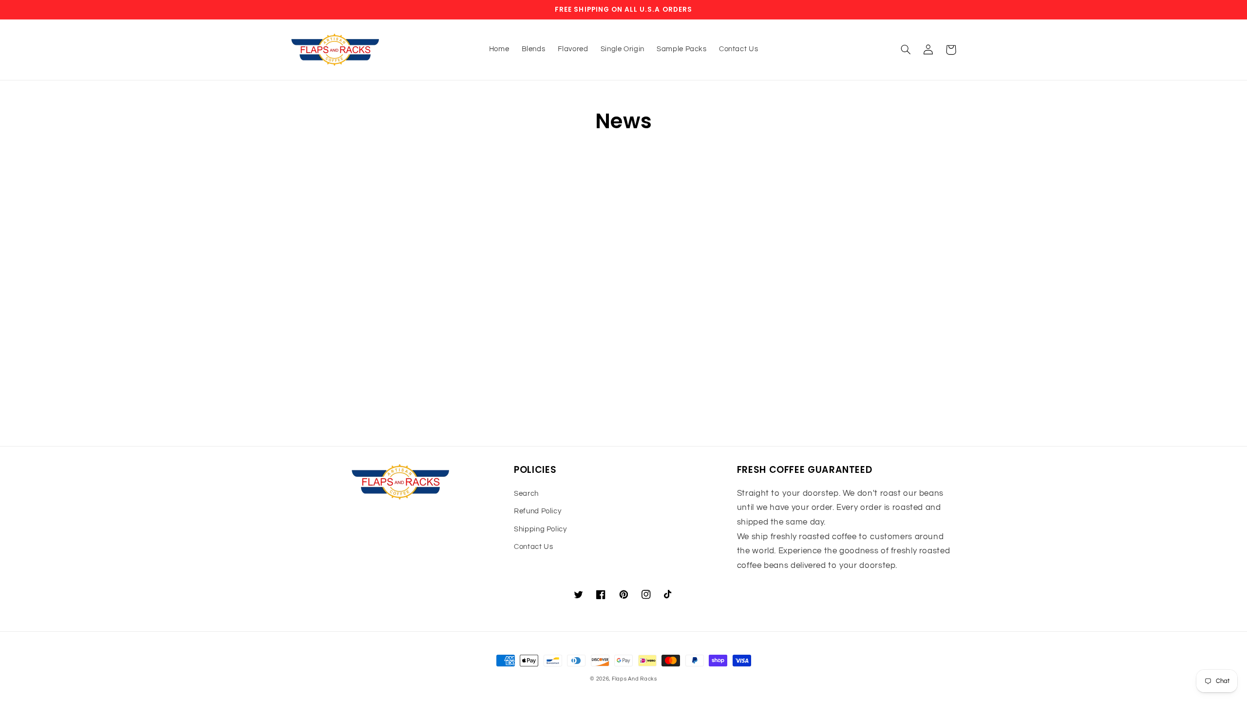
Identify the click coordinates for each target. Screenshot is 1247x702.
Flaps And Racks (634, 679)
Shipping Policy (540, 529)
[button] (906, 50)
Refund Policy (537, 511)
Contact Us (533, 546)
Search (526, 493)
